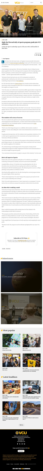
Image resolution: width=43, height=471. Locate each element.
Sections (5, 2)
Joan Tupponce (6, 58)
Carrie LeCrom (18, 83)
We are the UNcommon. (21, 469)
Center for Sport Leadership (17, 63)
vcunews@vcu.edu (21, 441)
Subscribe (21, 451)
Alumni (3, 248)
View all (21, 425)
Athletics (8, 248)
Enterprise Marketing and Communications (21, 437)
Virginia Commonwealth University (21, 436)
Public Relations (21, 438)
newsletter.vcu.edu (22, 240)
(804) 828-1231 (21, 440)
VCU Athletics (20, 80)
